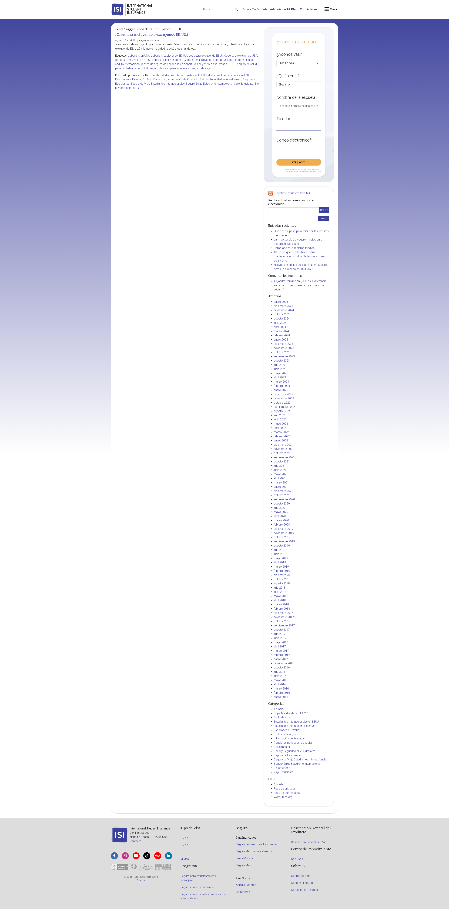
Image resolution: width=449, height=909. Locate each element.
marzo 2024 (281, 331)
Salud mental (282, 747)
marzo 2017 (281, 650)
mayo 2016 (281, 680)
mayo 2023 (281, 373)
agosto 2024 (282, 318)
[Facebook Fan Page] (114, 855)
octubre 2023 (282, 352)
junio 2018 (280, 592)
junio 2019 (280, 554)
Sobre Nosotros (301, 875)
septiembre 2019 (284, 541)
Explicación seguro (154, 79)
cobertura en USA (139, 55)
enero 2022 (281, 440)
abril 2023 (280, 377)
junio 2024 (280, 322)
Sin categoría (282, 768)
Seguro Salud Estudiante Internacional (209, 83)
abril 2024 (280, 327)
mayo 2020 (281, 512)
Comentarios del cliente (305, 889)
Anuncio (279, 709)
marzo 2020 (281, 520)
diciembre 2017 (283, 613)
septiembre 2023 (284, 356)
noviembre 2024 (284, 310)
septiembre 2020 (284, 499)
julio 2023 (280, 364)
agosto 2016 (282, 667)
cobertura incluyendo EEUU (168, 59)
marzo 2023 (281, 381)
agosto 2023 (282, 360)
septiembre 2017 (284, 625)
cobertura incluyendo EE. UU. (133, 59)
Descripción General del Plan (308, 842)
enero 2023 (281, 390)
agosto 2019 (282, 545)
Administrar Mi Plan (283, 9)
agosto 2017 (282, 629)
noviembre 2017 (284, 617)
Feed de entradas (285, 788)
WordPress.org (283, 797)
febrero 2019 (282, 570)
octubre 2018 (282, 579)
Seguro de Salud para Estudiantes (256, 844)
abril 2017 (280, 646)
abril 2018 (280, 600)
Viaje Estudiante (243, 83)
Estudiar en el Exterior (128, 79)
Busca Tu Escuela (255, 9)
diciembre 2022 (283, 394)
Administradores (246, 885)
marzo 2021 (281, 482)
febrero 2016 (282, 692)
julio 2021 (280, 465)
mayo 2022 (281, 423)
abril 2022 (280, 428)
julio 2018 (280, 587)
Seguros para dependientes (197, 887)
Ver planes (299, 162)
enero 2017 (281, 659)
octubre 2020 (282, 495)
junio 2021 (280, 470)
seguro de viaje (201, 68)
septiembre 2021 (284, 457)
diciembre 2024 (283, 306)
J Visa (184, 845)
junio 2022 (280, 419)
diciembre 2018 (283, 575)
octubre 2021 (282, 453)
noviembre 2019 (284, 533)
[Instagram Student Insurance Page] (125, 855)
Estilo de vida (282, 717)
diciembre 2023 (283, 343)
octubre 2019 (282, 537)
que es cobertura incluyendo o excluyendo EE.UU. (205, 64)
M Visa (184, 859)
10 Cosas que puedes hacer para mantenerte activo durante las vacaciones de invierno (300, 256)
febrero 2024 (282, 335)
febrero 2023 (282, 385)
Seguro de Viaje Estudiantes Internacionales (158, 83)
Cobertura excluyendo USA (240, 55)
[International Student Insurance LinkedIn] (168, 855)
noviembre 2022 (284, 398)
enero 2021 (281, 486)
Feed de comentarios (287, 792)
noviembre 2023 (284, 348)
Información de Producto (183, 79)
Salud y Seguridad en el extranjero (221, 79)
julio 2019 (280, 549)
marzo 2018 (281, 604)
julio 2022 (280, 415)
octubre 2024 (282, 314)
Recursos (297, 859)
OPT (183, 852)
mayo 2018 (281, 596)
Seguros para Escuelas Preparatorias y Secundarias (203, 896)
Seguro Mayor (244, 865)
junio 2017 (280, 638)
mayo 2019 (281, 558)
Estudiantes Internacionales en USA (228, 75)
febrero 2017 (282, 655)
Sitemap (141, 880)
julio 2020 (280, 507)
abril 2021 (280, 478)
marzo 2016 (281, 688)
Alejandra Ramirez (285, 281)
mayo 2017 (281, 642)
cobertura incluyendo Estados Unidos (209, 59)
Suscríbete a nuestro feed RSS (292, 193)
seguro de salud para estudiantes (170, 68)
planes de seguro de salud (157, 64)
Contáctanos (308, 9)
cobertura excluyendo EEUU (206, 55)
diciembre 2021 (283, 444)
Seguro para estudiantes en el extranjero (198, 878)
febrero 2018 (282, 608)
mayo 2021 (281, 474)
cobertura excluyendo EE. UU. (169, 55)
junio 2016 (280, 676)
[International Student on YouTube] (136, 855)
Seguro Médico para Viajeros (254, 851)
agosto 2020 (282, 503)
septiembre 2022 (284, 407)
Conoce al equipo (302, 882)
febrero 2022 (282, 436)
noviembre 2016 (284, 663)
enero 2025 (281, 301)
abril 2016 (280, 684)
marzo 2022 (281, 432)
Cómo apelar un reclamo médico (294, 248)
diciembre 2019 (283, 528)
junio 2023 (280, 369)
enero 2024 (281, 339)
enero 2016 (281, 697)
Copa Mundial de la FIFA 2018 (292, 713)
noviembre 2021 (284, 449)
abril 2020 (280, 516)
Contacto (135, 841)
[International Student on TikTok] (146, 855)
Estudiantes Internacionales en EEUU (182, 75)
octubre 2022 (282, 402)
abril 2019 (280, 562)
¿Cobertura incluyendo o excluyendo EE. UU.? (151, 35)
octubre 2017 (282, 621)
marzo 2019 (281, 566)
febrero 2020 (282, 524)
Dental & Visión (245, 858)
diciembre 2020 (283, 491)
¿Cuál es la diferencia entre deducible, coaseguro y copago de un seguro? (300, 285)
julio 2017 (280, 634)
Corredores (243, 892)
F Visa (184, 838)
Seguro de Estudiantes (287, 755)
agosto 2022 (282, 411)
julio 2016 (280, 671)
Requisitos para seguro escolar (293, 742)
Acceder (279, 784)
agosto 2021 (282, 461)
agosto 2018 (282, 583)
